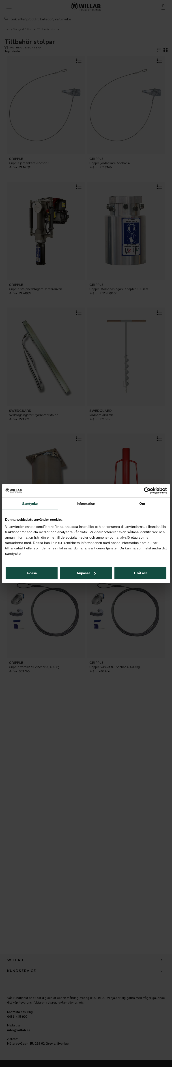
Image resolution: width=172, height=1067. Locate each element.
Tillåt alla (140, 573)
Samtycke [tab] (30, 503)
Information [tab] (86, 503)
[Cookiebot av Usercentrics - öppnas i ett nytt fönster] (147, 490)
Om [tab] (142, 503)
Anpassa (83, 573)
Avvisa (31, 573)
